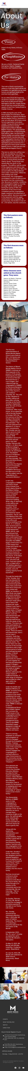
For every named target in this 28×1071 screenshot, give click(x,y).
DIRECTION (6, 1027)
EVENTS (5, 1019)
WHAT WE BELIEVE (8, 1022)
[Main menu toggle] (25, 4)
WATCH (5, 1025)
